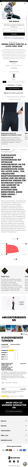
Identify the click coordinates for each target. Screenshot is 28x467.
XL (17, 81)
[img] (23, 363)
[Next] (25, 328)
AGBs (5, 37)
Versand (7, 65)
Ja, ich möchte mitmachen (14, 411)
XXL (22, 81)
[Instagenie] (24, 334)
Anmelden (14, 34)
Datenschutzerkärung (19, 38)
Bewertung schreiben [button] (15, 344)
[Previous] (2, 328)
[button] (4, 350)
